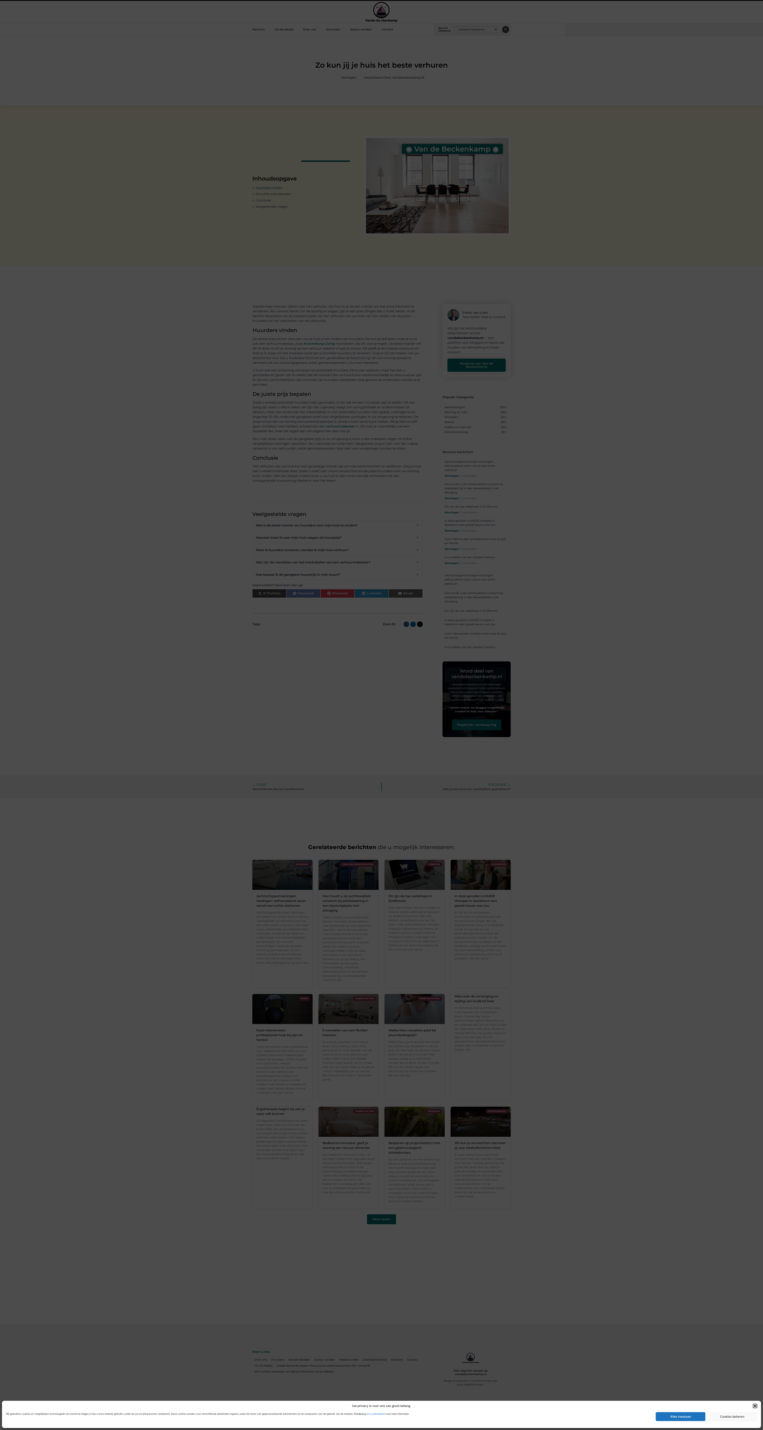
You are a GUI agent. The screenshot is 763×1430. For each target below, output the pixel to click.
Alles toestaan (680, 1416)
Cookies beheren (732, 1416)
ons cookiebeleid (375, 1413)
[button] (755, 1406)
